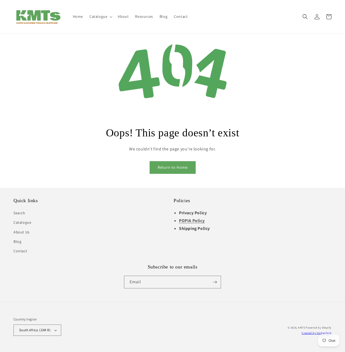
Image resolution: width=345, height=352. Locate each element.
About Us (21, 232)
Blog (17, 241)
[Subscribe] (215, 282)
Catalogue (22, 222)
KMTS (301, 327)
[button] (100, 16)
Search (19, 212)
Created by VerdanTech (317, 333)
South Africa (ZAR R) (34, 330)
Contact (20, 251)
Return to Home (173, 167)
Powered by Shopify (319, 327)
